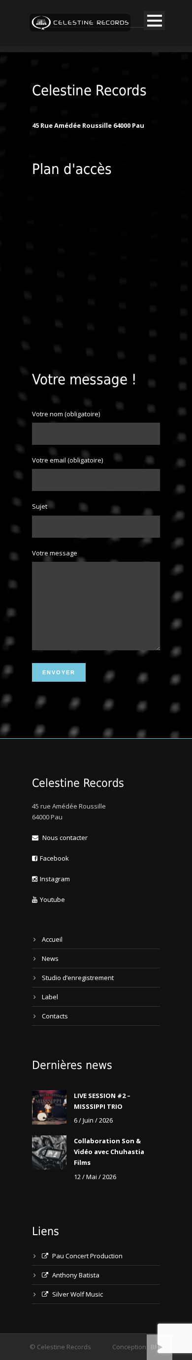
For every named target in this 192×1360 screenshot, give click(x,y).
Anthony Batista (75, 1275)
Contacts (55, 1016)
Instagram (55, 878)
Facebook (54, 858)
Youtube (52, 899)
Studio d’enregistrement (78, 977)
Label (50, 996)
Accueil (52, 939)
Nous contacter (64, 837)
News (50, 958)
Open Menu (154, 20)
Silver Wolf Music (77, 1294)
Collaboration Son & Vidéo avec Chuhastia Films (109, 1151)
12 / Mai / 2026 (95, 1176)
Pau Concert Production (87, 1255)
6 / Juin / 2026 (93, 1120)
